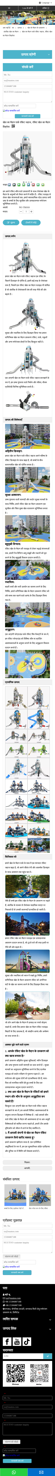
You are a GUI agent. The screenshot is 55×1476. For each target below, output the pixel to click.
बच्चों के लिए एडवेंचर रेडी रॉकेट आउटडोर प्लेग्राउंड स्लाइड (15, 1208)
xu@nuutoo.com (13, 1298)
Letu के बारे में (28, 8)
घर (9, 8)
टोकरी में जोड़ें (31, 222)
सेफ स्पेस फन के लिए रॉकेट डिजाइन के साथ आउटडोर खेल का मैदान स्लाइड (40, 1208)
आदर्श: (5, 207)
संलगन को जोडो (11, 1256)
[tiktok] (27, 1341)
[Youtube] (17, 1341)
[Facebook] (7, 1341)
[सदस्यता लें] (47, 1356)
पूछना (13, 222)
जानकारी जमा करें (27, 116)
